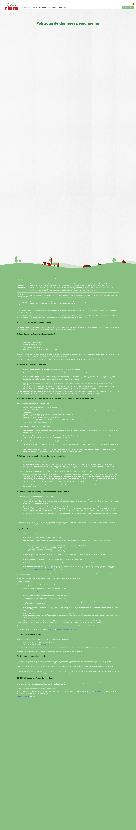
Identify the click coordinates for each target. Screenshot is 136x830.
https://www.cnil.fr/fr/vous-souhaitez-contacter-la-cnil (38, 569)
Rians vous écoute (128, 7)
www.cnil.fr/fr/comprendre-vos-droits (67, 629)
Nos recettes (62, 7)
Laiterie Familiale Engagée (40, 7)
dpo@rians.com (38, 591)
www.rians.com (55, 315)
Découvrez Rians (26, 7)
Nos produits (52, 7)
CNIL (49, 629)
